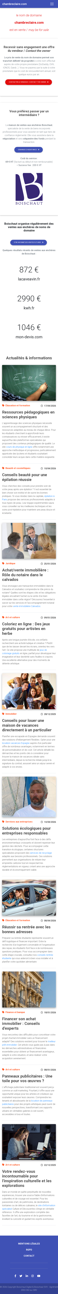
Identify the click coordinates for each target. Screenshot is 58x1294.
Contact (29, 1255)
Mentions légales (29, 1243)
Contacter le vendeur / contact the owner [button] (27, 82)
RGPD (29, 1249)
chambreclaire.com (29, 23)
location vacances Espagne (16, 743)
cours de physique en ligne (19, 447)
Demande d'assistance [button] (27, 150)
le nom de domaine (29, 15)
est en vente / (29, 30)
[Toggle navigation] (52, 4)
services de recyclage (41, 853)
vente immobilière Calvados (26, 606)
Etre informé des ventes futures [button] (27, 242)
